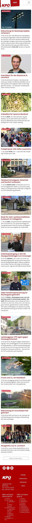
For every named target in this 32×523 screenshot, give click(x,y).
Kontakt (23, 475)
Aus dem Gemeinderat (22, 503)
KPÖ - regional (9, 500)
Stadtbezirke (24, 506)
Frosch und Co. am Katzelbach (13, 377)
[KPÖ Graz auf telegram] (12, 468)
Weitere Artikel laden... (16, 458)
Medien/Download (10, 507)
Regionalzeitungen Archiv (11, 509)
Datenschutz (23, 478)
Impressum (23, 482)
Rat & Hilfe (23, 500)
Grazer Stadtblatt (25, 510)
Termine (8, 498)
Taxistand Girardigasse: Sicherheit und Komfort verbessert (14, 181)
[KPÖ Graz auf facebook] (4, 468)
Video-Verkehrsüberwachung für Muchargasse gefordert (14, 294)
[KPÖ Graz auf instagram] (8, 468)
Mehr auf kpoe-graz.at (22, 495)
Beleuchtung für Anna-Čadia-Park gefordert (14, 411)
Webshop (8, 516)
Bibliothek (11, 515)
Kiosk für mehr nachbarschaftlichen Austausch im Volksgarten (15, 218)
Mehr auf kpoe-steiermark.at (8, 495)
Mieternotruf (24, 501)
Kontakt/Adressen (25, 509)
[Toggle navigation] (29, 2)
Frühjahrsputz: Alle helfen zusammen (16, 149)
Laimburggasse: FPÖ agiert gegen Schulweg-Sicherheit (14, 338)
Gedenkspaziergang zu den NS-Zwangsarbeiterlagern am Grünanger (16, 255)
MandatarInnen (24, 507)
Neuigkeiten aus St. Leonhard (13, 446)
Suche (23, 486)
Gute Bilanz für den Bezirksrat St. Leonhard (14, 76)
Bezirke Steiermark (9, 505)
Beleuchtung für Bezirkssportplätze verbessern (15, 32)
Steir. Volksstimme (10, 512)
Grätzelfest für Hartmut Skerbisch (14, 114)
